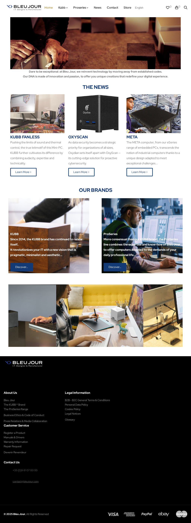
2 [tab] (95, 350)
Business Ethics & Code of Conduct (24, 415)
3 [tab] (99, 350)
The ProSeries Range (16, 409)
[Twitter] (37, 371)
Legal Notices (73, 413)
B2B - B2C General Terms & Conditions (87, 400)
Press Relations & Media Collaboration (25, 421)
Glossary (70, 419)
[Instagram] (29, 371)
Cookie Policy (72, 409)
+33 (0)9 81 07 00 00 (25, 470)
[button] (23, 172)
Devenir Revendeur (15, 452)
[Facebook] (21, 371)
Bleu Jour (9, 400)
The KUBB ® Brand (14, 404)
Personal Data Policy (76, 404)
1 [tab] (92, 350)
